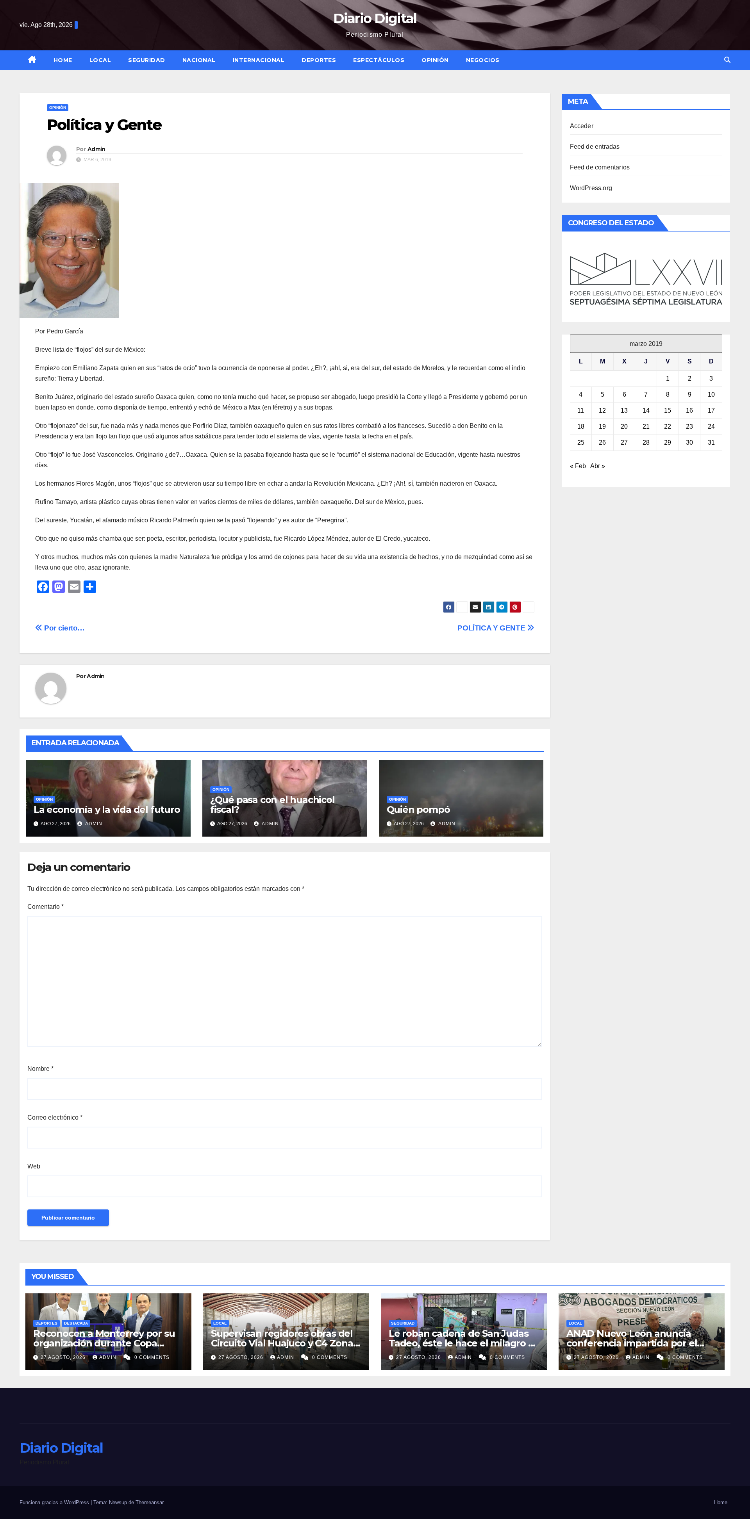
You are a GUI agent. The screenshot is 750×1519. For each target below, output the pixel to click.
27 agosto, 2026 (64, 1357)
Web (33, 1166)
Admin (96, 149)
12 (602, 410)
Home (63, 60)
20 (624, 426)
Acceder (581, 126)
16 (689, 410)
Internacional (259, 60)
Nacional (199, 60)
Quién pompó (418, 809)
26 (602, 442)
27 (624, 442)
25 (580, 442)
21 (646, 426)
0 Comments (152, 1357)
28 (646, 442)
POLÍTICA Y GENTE (492, 628)
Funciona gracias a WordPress (55, 1502)
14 (646, 410)
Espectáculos (378, 60)
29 (667, 442)
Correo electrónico (54, 1117)
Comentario (45, 906)
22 (667, 426)
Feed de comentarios (600, 167)
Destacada (76, 1323)
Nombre (40, 1068)
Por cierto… (64, 628)
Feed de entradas (595, 146)
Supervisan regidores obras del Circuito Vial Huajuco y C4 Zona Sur (282, 1343)
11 (580, 410)
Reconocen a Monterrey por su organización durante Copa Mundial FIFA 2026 (104, 1343)
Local (100, 60)
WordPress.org (591, 188)
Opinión (435, 60)
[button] (727, 60)
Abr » (597, 466)
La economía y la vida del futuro (107, 809)
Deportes (319, 60)
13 (624, 410)
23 (689, 426)
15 (667, 410)
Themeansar (150, 1502)
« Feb (578, 466)
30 (689, 442)
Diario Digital (374, 18)
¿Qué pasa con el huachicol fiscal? (272, 804)
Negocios (483, 60)
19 (602, 426)
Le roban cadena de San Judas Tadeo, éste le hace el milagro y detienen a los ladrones (461, 1343)
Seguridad (146, 60)
